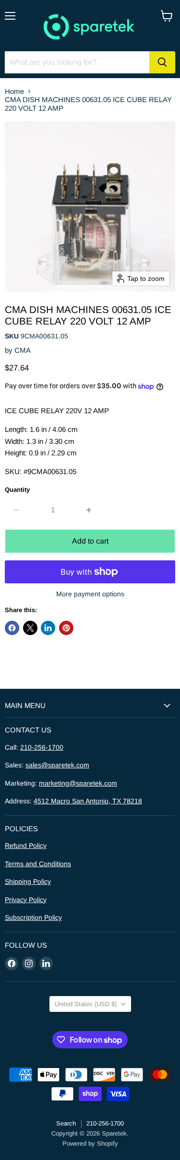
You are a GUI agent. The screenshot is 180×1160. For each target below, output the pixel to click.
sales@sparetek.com (57, 765)
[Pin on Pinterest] (66, 628)
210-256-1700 (41, 747)
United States (86, 1004)
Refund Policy (26, 845)
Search (66, 1123)
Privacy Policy (26, 900)
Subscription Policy (33, 917)
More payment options (90, 594)
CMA (22, 350)
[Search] (162, 62)
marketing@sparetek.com (78, 783)
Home (14, 91)
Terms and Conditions (38, 864)
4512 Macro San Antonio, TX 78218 (88, 801)
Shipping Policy (28, 881)
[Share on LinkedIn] (48, 628)
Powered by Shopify (90, 1143)
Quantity (17, 489)
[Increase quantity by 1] (89, 510)
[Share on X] (30, 628)
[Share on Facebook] (12, 628)
